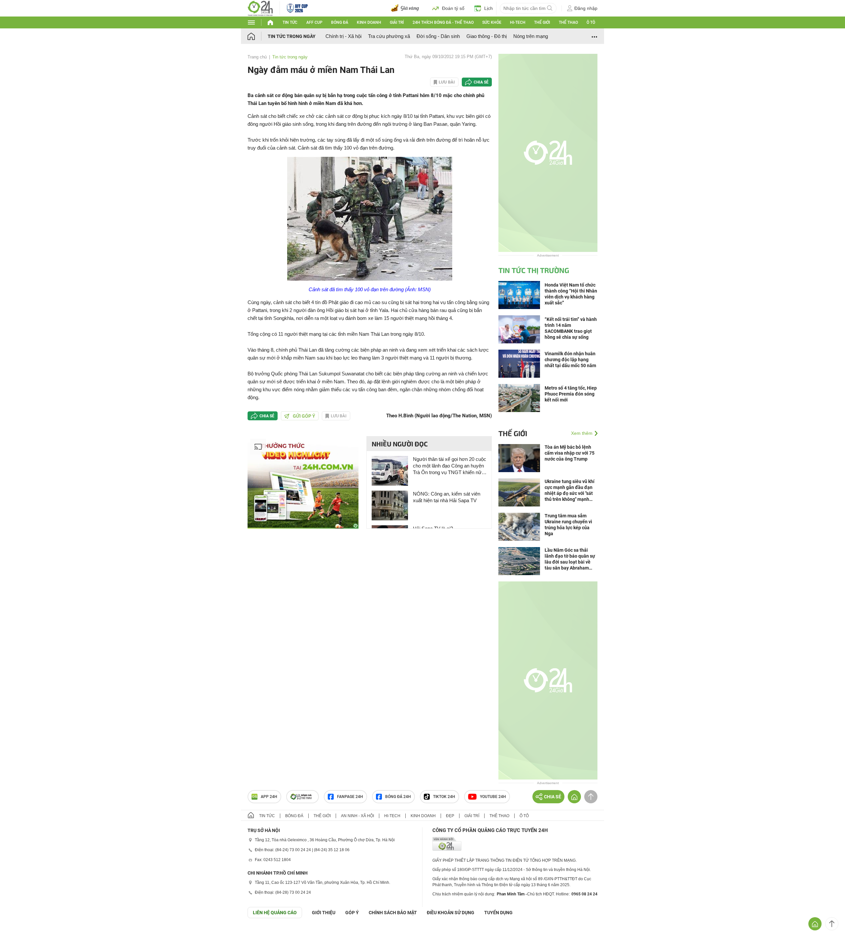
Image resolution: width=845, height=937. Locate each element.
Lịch (488, 8)
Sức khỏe (491, 22)
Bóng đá (339, 22)
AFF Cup (314, 22)
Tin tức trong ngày (292, 36)
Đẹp (450, 816)
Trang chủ (257, 56)
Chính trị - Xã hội (343, 36)
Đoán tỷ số (453, 8)
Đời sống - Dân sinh (438, 36)
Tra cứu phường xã (389, 36)
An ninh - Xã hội (357, 816)
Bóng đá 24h (398, 796)
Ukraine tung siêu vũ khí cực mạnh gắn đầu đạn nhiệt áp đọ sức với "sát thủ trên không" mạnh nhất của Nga (569, 490)
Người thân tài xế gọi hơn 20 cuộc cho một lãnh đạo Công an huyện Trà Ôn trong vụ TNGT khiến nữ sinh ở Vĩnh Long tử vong (449, 466)
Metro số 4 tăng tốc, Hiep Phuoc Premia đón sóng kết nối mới (571, 393)
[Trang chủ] (258, 36)
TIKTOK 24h (444, 796)
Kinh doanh (369, 22)
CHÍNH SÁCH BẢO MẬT (393, 912)
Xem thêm (581, 433)
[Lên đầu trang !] (831, 923)
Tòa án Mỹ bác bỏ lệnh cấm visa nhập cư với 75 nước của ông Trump (569, 453)
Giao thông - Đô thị (486, 36)
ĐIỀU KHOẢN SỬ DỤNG (450, 912)
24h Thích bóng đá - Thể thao (443, 22)
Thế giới (542, 22)
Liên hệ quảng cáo (275, 912)
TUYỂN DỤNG (498, 912)
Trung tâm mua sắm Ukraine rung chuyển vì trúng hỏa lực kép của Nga (568, 524)
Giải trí (397, 22)
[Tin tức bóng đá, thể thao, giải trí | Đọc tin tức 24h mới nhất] (260, 8)
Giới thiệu (323, 912)
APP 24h (269, 796)
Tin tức (290, 22)
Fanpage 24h (350, 796)
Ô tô (591, 22)
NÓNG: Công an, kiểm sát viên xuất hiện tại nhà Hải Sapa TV (446, 497)
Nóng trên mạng (530, 36)
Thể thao (568, 22)
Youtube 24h (493, 796)
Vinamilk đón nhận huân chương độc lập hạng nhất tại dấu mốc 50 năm (570, 359)
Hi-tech (517, 22)
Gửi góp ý (304, 416)
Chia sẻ (481, 82)
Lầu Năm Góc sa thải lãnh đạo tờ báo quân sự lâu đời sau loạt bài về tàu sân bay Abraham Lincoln (570, 559)
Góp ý (352, 912)
